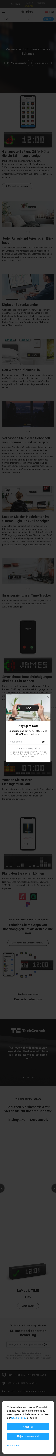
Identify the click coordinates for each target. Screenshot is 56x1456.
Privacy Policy (27, 754)
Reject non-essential (28, 1436)
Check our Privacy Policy (28, 748)
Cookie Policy (18, 1417)
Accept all (28, 1426)
